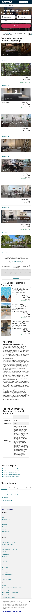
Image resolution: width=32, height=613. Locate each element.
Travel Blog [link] (4, 561)
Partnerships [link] (5, 522)
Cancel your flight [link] (6, 590)
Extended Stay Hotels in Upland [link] (9, 503)
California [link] (7, 5)
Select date (7, 17)
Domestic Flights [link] (5, 547)
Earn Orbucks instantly (8, 33)
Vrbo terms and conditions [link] (7, 574)
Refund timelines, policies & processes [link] (10, 592)
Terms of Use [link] (5, 572)
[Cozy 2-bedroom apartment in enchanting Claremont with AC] (16, 147)
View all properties (16, 261)
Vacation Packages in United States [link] (9, 549)
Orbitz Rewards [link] (5, 531)
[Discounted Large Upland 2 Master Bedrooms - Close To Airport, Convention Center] (16, 195)
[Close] (29, 601)
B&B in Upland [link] (4, 497)
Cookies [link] (4, 569)
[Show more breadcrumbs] (2, 5)
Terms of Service (17, 611)
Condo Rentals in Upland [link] (7, 500)
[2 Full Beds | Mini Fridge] (16, 98)
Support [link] (4, 585)
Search (16, 26)
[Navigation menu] (29, 2)
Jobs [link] (3, 517)
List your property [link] (6, 519)
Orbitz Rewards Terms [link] (7, 576)
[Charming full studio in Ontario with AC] (16, 243)
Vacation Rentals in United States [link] (9, 542)
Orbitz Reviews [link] (5, 551)
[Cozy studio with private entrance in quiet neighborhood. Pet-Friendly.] (16, 169)
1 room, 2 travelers (9, 22)
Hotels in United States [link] (7, 540)
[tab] (4, 488)
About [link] (3, 514)
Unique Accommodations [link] (7, 558)
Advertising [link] (4, 533)
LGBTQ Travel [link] (5, 556)
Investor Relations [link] (6, 526)
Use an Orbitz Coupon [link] (7, 594)
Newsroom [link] (4, 524)
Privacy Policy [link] (5, 567)
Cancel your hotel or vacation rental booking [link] (11, 587)
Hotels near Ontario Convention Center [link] (10, 494)
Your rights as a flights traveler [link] (8, 597)
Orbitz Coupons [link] (5, 554)
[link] (16, 468)
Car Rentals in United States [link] (8, 544)
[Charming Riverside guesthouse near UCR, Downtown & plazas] (16, 220)
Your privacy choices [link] (6, 579)
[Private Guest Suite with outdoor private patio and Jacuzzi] (16, 50)
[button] (16, 60)
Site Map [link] (4, 529)
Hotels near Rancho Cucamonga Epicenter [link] (11, 492)
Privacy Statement (7, 611)
